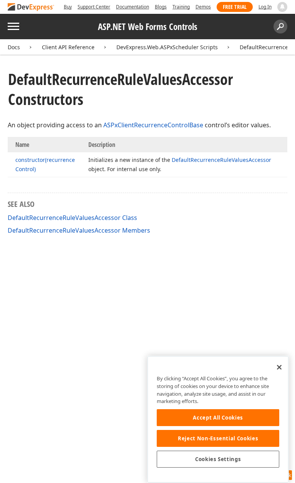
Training (181, 6)
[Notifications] (282, 7)
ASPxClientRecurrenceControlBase (153, 125)
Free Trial (235, 6)
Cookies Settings (218, 459)
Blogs (161, 6)
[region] (218, 419)
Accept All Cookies (218, 417)
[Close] (279, 367)
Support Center (94, 6)
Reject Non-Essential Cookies (218, 438)
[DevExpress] (31, 7)
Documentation (132, 6)
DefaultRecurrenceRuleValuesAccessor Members (79, 230)
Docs (14, 47)
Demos (203, 6)
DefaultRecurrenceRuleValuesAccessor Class (72, 217)
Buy (68, 6)
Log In (265, 6)
